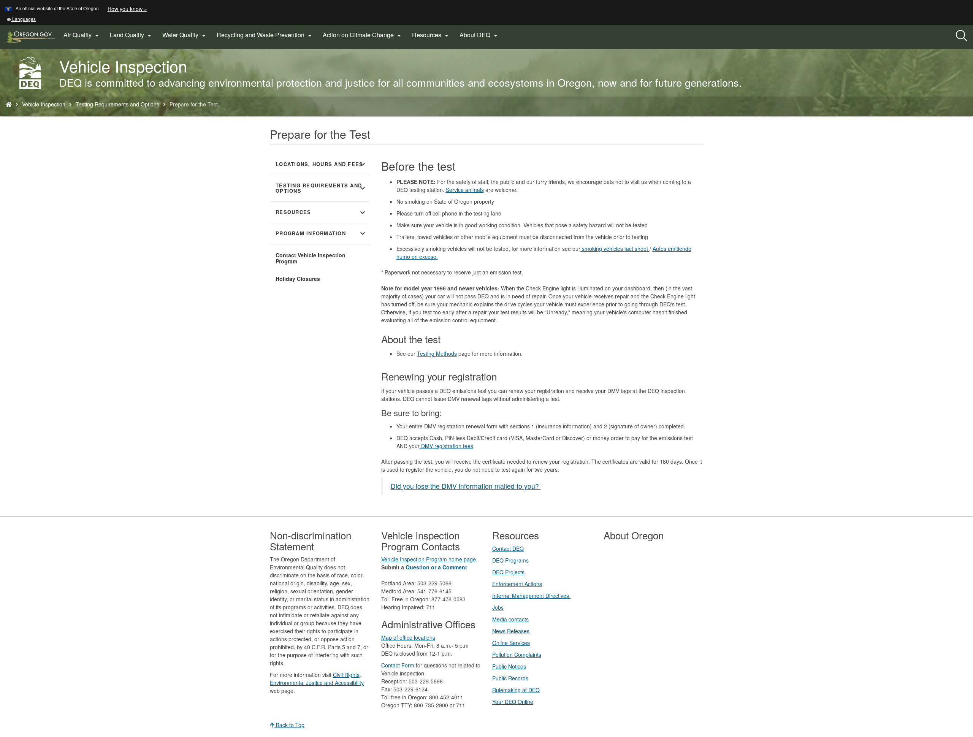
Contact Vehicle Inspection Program (310, 258)
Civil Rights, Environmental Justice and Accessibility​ (317, 678)
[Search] (961, 36)
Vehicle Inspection (43, 104)
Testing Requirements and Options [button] (321, 188)
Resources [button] (431, 35)
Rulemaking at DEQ (516, 690)
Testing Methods (437, 353)
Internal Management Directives (531, 595)
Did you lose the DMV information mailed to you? (466, 486)
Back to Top (289, 725)
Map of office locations (408, 637)
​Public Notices (509, 666)
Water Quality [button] (185, 35)
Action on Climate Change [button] (363, 35)
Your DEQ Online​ (512, 701)
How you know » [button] (127, 9)
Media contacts (510, 619)
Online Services (511, 643)
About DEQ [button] (479, 35)
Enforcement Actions (517, 584)
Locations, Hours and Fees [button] (321, 164)
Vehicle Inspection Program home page (428, 559)
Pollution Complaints (516, 654)
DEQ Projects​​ (508, 572)
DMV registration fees (446, 446)
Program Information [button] (321, 233)
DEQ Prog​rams (510, 560)
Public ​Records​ (510, 678)
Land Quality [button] (131, 35)
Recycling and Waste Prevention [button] (265, 35)
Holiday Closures (298, 278)
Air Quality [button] (82, 35)
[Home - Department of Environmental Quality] (9, 104)
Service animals (465, 189)
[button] (21, 19)
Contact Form (397, 665)
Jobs (498, 607)
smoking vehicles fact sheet (615, 248)
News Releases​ (510, 631)
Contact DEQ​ (508, 548)
